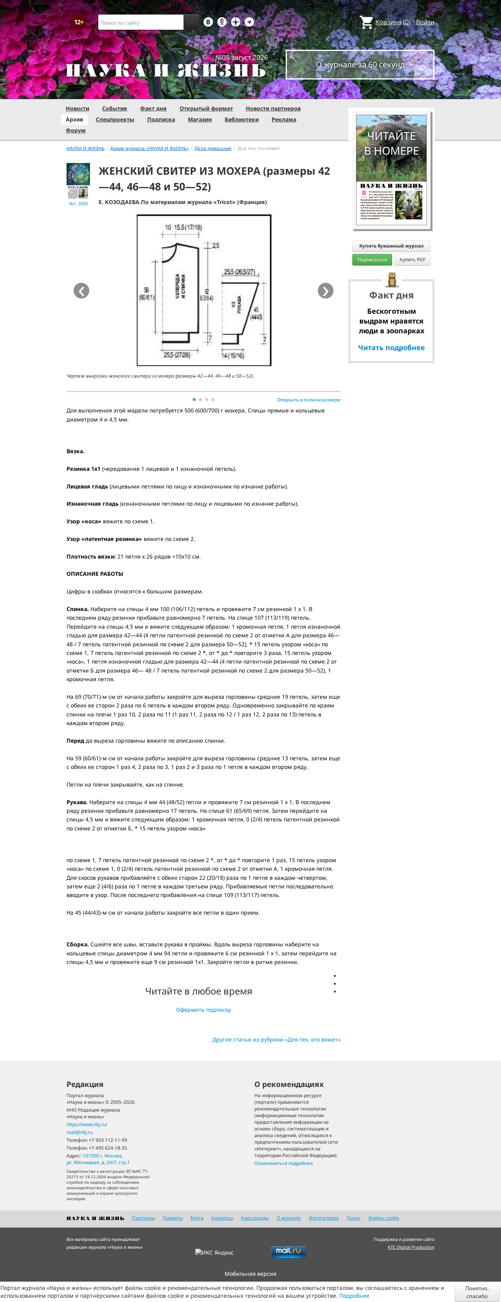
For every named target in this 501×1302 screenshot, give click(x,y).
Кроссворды (255, 1218)
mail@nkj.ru (79, 1132)
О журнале (289, 1218)
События (114, 108)
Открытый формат (206, 108)
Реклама (284, 119)
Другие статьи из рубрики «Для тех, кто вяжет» (277, 1039)
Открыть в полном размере (309, 399)
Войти (425, 22)
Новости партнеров (273, 108)
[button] (194, 399)
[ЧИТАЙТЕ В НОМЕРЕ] (391, 92)
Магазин (200, 119)
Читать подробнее (391, 347)
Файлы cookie (383, 1218)
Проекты (173, 1218)
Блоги (197, 1218)
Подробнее (354, 1295)
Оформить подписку (203, 1009)
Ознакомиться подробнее (283, 1163)
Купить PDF (412, 259)
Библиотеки (242, 119)
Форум (76, 130)
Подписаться (372, 259)
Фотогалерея (324, 1218)
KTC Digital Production (411, 1247)
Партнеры (143, 1218)
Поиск (353, 1218)
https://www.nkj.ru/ (87, 1124)
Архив (74, 119)
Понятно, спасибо (477, 1292)
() (393, 22)
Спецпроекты (115, 119)
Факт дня (153, 108)
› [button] (326, 291)
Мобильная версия (250, 1273)
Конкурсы (222, 1218)
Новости (77, 108)
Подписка (161, 119)
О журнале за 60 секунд (360, 64)
